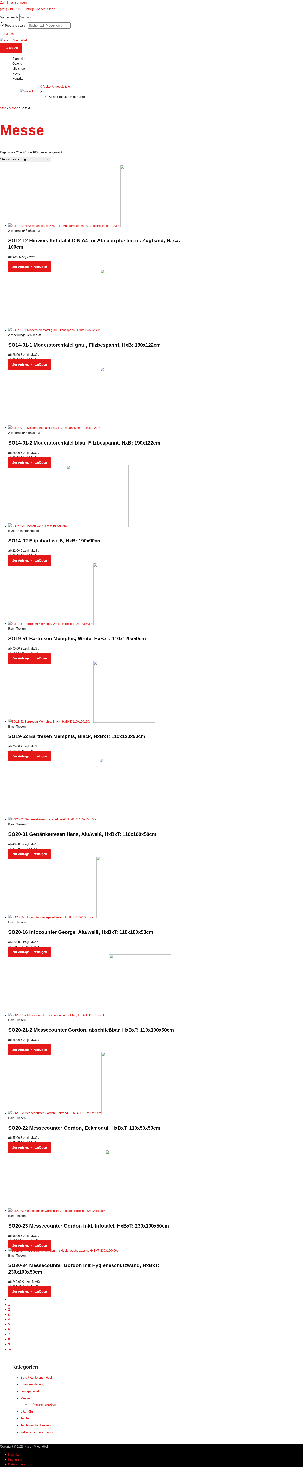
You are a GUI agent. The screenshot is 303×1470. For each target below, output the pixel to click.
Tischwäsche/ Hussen (35, 1425)
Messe (13, 108)
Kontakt (13, 1454)
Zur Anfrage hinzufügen (29, 266)
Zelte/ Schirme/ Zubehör (37, 1432)
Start (3, 108)
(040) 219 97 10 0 (11, 9)
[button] (7, 33)
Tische (25, 1418)
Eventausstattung (32, 1384)
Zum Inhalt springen (13, 2)
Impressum (16, 1459)
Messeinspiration (44, 1404)
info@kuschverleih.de (40, 9)
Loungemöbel (30, 1391)
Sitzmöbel (27, 1411)
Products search (16, 25)
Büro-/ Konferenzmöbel (36, 1377)
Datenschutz (16, 1464)
